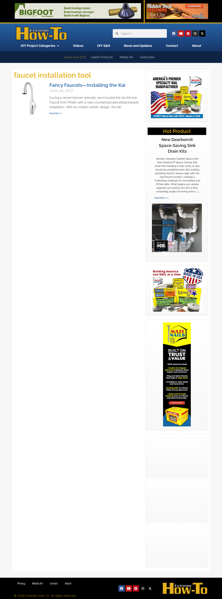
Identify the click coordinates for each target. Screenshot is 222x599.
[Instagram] (195, 33)
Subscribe (147, 57)
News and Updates (138, 45)
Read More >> (162, 197)
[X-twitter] (202, 33)
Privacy (21, 583)
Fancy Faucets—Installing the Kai (87, 85)
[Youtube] (181, 33)
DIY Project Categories (38, 45)
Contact (172, 45)
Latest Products (102, 57)
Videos (78, 45)
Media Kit (126, 57)
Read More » (55, 113)
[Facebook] (174, 33)
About (196, 45)
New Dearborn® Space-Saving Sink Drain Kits (177, 145)
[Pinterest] (188, 33)
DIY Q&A (103, 45)
